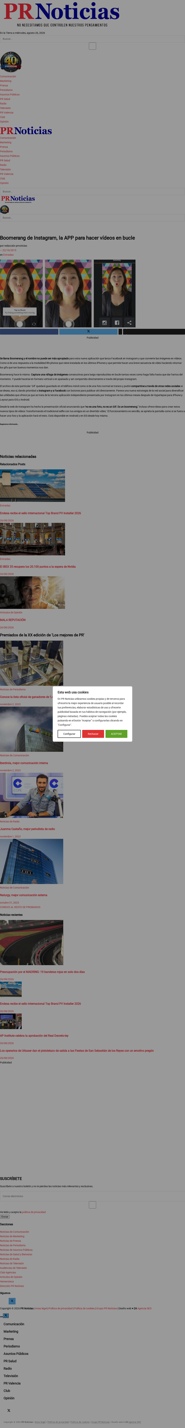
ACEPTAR (116, 733)
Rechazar (93, 733)
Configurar (69, 733)
